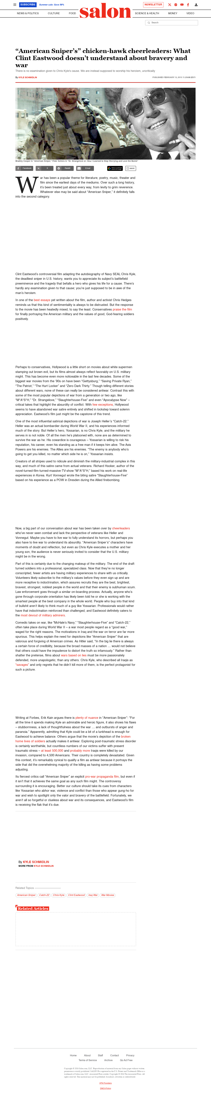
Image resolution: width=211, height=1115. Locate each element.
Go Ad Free (126, 1060)
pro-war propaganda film (102, 776)
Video (190, 13)
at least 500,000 (52, 750)
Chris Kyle (58, 895)
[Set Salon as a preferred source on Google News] (115, 168)
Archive (108, 1060)
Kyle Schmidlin (28, 77)
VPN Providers (105, 1083)
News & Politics (28, 13)
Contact (114, 1055)
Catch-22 (44, 895)
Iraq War (92, 895)
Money (172, 13)
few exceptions (103, 404)
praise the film (122, 309)
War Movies (107, 895)
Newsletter (153, 5)
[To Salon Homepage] (105, 10)
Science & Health (147, 13)
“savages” (22, 665)
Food (72, 13)
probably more (80, 750)
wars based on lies (74, 655)
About (87, 1055)
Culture (54, 13)
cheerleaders (121, 528)
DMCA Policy (105, 1089)
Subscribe (27, 5)
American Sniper (26, 895)
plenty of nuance (87, 718)
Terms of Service (88, 1060)
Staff (100, 1055)
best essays (42, 300)
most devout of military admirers (43, 615)
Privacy (130, 1055)
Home (73, 1055)
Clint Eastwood (76, 895)
